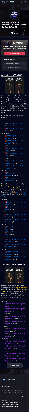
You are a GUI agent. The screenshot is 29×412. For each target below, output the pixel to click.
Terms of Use (5, 398)
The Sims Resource (13, 402)
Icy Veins (4, 384)
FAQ (17, 396)
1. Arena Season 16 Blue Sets (12, 63)
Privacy (21, 396)
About (3, 396)
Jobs (11, 398)
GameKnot (16, 406)
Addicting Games (6, 404)
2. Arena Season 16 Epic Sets (12, 67)
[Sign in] (21, 2)
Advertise (13, 396)
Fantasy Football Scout (7, 406)
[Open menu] (25, 2)
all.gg (3, 402)
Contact (8, 396)
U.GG (7, 402)
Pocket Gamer (14, 404)
